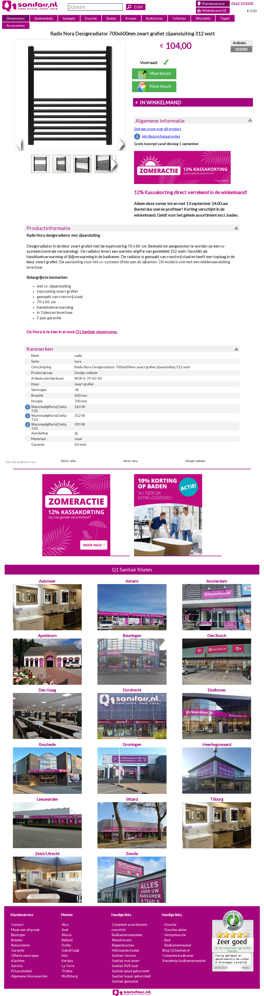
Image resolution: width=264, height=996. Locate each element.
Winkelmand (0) (214, 11)
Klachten (17, 961)
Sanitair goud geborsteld (130, 971)
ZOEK (138, 7)
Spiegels (69, 18)
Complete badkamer (178, 955)
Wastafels (203, 18)
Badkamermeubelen (127, 935)
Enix (65, 955)
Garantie (17, 950)
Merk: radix (68, 461)
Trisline (67, 971)
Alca (65, 924)
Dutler (66, 945)
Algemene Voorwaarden (29, 976)
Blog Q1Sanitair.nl (175, 950)
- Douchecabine (174, 930)
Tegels (225, 18)
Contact (17, 924)
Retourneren (20, 945)
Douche (91, 18)
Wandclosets (122, 940)
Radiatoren (154, 18)
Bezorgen (18, 935)
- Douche (169, 924)
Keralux (67, 961)
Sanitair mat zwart (125, 961)
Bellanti (67, 940)
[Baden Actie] (168, 514)
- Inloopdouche (174, 935)
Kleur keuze (159, 86)
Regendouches (123, 945)
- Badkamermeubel (176, 945)
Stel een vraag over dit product (157, 129)
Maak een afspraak (25, 930)
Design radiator (195, 461)
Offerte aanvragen (25, 955)
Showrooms (15, 18)
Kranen (131, 18)
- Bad (166, 940)
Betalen (16, 940)
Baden (111, 18)
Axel (65, 930)
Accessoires (15, 25)
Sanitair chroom (124, 955)
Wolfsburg (70, 976)
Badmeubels (44, 18)
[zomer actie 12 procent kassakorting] (182, 167)
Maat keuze (159, 73)
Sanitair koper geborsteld (131, 976)
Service (16, 966)
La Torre (68, 966)
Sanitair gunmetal (125, 981)
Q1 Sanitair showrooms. (97, 331)
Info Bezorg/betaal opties (161, 136)
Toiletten (179, 18)
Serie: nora (130, 461)
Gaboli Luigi (70, 950)
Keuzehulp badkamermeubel (183, 961)
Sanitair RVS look (125, 966)
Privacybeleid (21, 971)
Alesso (67, 935)
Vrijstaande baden (125, 950)
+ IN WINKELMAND (158, 102)
